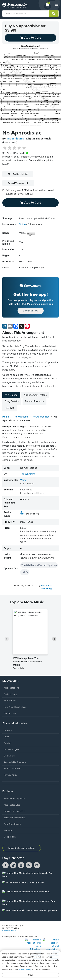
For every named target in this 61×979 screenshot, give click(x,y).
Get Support (10, 713)
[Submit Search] (53, 13)
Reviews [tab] (9, 408)
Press (7, 737)
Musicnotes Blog (12, 805)
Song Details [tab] (12, 401)
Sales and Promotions (14, 818)
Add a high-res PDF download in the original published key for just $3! (29, 192)
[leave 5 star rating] (24, 148)
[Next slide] (54, 639)
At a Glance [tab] (11, 395)
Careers (8, 730)
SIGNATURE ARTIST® (14, 811)
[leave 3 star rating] (14, 148)
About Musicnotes (14, 723)
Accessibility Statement (15, 762)
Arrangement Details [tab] (35, 395)
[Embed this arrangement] (4, 326)
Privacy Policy (10, 775)
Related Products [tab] (34, 401)
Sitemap (8, 830)
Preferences (10, 701)
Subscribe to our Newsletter (21, 848)
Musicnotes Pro (11, 688)
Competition (10, 837)
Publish (7, 743)
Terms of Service (12, 769)
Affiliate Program (12, 749)
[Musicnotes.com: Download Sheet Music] (14, 5)
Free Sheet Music (12, 824)
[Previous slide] (7, 639)
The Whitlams (15, 138)
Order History (10, 694)
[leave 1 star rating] (4, 148)
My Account (10, 680)
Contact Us (9, 756)
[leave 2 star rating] (9, 148)
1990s (24, 572)
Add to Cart (32, 202)
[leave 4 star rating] (19, 148)
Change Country (9, 931)
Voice (22, 224)
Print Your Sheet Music (15, 707)
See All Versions (16, 183)
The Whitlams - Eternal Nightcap (39, 565)
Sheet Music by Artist (14, 799)
